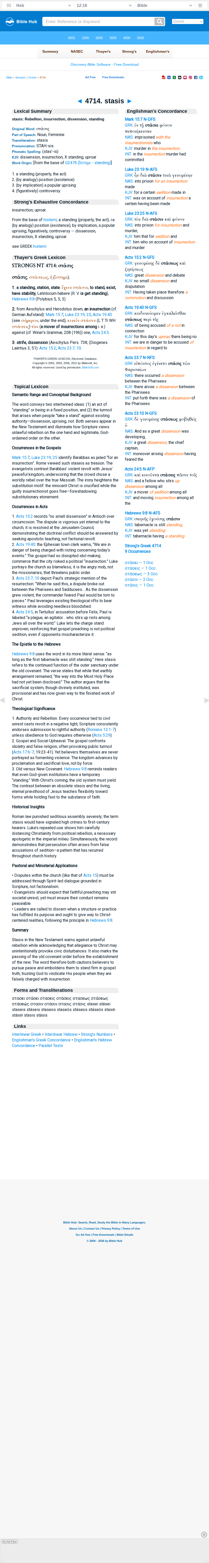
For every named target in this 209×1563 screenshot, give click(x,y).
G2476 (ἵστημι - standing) (88, 162)
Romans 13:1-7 (101, 729)
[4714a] (202, 712)
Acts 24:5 (100, 332)
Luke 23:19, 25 (78, 314)
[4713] (6, 712)
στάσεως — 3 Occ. (141, 573)
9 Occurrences (138, 551)
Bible (9, 77)
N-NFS (149, 357)
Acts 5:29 (102, 735)
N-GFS (148, 257)
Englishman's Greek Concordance (41, 1040)
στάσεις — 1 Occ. (140, 568)
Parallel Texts (50, 1045)
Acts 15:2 (47, 348)
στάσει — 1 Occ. (139, 562)
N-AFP (149, 469)
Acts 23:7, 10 (69, 348)
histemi (50, 219)
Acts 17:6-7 (23, 752)
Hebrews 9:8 (23, 299)
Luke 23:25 (135, 213)
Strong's (20, 77)
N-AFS (151, 169)
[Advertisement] (104, 1148)
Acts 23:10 (134, 413)
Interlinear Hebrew (61, 1034)
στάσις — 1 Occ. (139, 585)
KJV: (129, 148)
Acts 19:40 (102, 314)
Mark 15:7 (54, 314)
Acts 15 (90, 875)
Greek (32, 77)
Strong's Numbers (97, 1034)
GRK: (129, 125)
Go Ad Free (9, 1541)
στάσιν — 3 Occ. (139, 579)
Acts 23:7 (133, 357)
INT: (128, 154)
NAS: (129, 137)
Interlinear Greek (26, 1034)
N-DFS (149, 119)
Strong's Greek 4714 (143, 545)
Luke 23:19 (135, 169)
